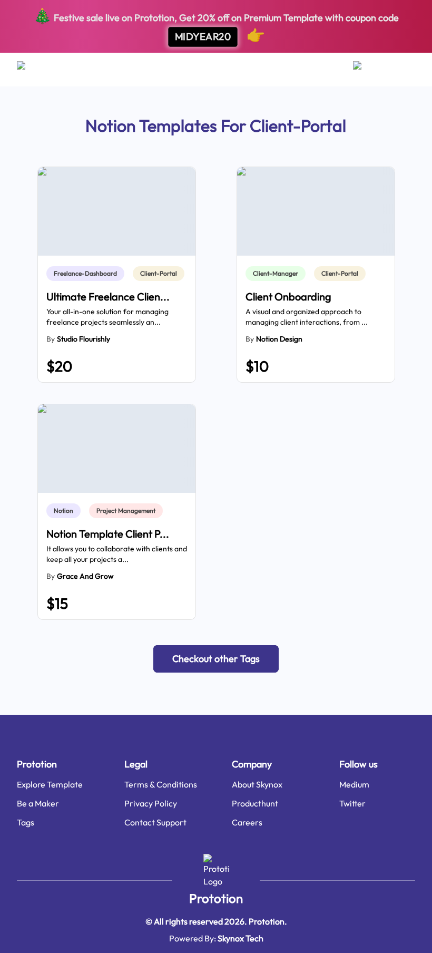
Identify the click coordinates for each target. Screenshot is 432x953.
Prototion (216, 898)
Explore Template (50, 784)
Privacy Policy (150, 803)
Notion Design (279, 339)
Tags (25, 822)
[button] (216, 659)
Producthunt (255, 803)
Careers (247, 822)
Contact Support (155, 822)
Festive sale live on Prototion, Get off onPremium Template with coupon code (216, 25)
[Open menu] (31, 69)
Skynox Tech (240, 938)
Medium (354, 784)
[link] (87, 273)
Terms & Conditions (160, 784)
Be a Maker (38, 803)
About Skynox (257, 784)
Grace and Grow (85, 576)
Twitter (352, 803)
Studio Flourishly (83, 339)
